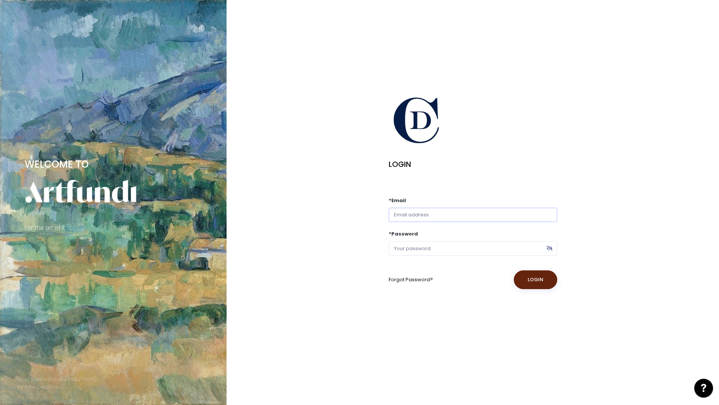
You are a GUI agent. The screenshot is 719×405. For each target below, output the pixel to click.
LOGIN (535, 279)
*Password (403, 233)
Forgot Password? (411, 279)
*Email (397, 200)
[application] (704, 390)
